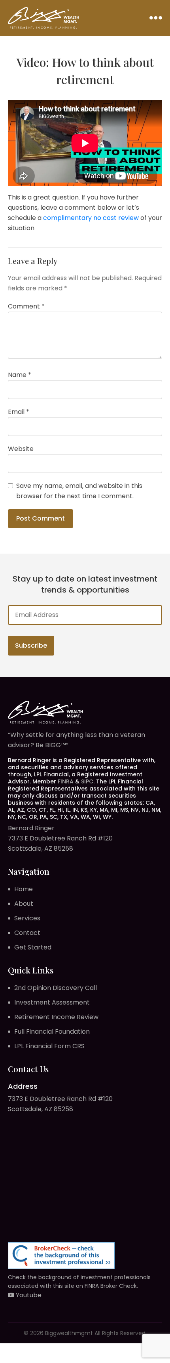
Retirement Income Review (56, 1016)
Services (27, 918)
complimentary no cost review (91, 217)
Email (18, 411)
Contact (27, 932)
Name (19, 374)
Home (23, 889)
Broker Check (118, 1286)
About (23, 903)
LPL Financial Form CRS (49, 1046)
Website (21, 448)
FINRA (66, 781)
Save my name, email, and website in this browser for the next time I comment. (79, 491)
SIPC (87, 781)
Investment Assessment (52, 1002)
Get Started (32, 947)
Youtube (28, 1295)
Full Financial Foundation (52, 1031)
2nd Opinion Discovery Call (55, 987)
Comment (26, 306)
